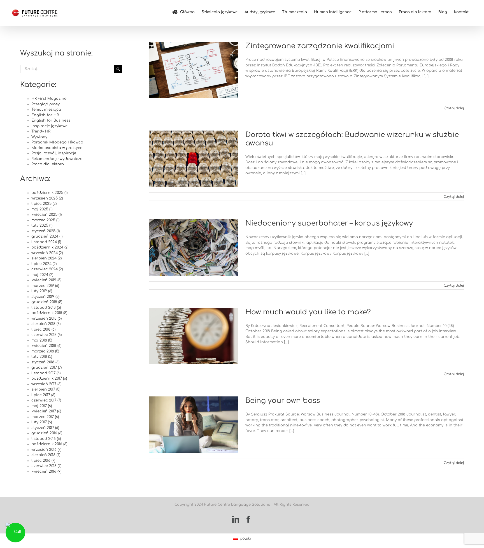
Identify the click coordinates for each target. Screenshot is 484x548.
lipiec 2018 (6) (43, 329)
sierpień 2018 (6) (46, 324)
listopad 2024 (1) (46, 242)
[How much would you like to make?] (193, 336)
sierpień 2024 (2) (46, 258)
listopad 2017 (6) (46, 373)
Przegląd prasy (45, 104)
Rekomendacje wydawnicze (56, 159)
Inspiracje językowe (49, 126)
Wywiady (39, 137)
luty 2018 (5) (41, 357)
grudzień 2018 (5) (46, 302)
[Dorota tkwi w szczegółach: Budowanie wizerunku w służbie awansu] (193, 159)
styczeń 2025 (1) (45, 231)
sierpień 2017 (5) (45, 389)
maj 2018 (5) (41, 340)
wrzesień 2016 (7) (46, 450)
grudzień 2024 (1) (46, 236)
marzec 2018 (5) (45, 351)
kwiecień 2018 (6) (46, 346)
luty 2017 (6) (41, 422)
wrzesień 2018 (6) (46, 319)
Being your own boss (282, 401)
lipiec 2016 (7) (43, 461)
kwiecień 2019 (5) (46, 280)
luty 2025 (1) (41, 225)
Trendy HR (40, 131)
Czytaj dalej (454, 108)
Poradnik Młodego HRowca (57, 142)
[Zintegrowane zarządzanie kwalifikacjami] (193, 70)
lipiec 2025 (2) (44, 204)
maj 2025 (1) (41, 209)
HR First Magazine (48, 99)
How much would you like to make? (308, 312)
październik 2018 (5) (49, 313)
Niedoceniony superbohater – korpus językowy (329, 223)
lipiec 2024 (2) (44, 264)
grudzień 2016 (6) (46, 433)
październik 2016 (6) (49, 444)
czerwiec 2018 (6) (46, 335)
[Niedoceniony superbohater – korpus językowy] (193, 247)
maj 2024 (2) (42, 275)
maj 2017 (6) (41, 406)
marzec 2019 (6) (45, 286)
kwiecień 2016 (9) (46, 471)
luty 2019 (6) (41, 291)
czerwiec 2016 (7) (46, 466)
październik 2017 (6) (49, 378)
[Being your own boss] (193, 424)
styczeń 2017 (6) (45, 428)
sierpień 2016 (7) (45, 455)
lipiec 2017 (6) (43, 395)
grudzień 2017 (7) (46, 368)
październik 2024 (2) (49, 247)
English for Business (50, 120)
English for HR (45, 115)
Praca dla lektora (47, 164)
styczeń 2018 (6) (45, 362)
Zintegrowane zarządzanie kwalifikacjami (319, 46)
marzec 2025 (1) (45, 220)
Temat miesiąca (46, 110)
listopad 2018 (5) (46, 308)
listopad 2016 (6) (46, 439)
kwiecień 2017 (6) (46, 411)
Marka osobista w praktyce (56, 148)
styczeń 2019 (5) (45, 297)
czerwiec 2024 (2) (47, 269)
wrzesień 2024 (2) (47, 253)
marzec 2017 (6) (45, 417)
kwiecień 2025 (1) (46, 215)
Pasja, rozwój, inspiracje (53, 153)
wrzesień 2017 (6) (46, 384)
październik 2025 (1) (49, 193)
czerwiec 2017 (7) (46, 400)
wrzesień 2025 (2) (47, 198)
